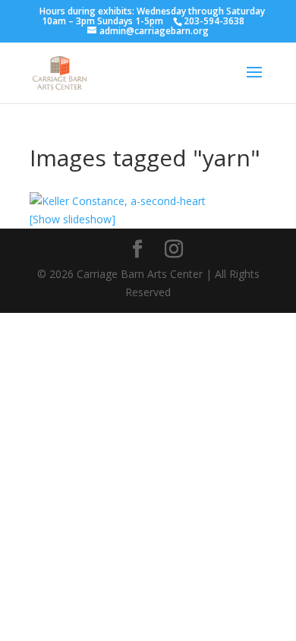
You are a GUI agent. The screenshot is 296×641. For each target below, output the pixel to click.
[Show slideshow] (72, 219)
